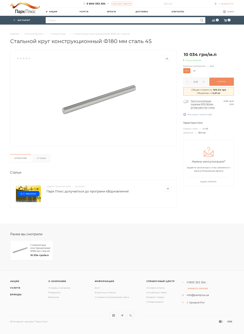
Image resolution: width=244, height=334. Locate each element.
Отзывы (41, 158)
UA (170, 3)
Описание (20, 158)
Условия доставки (156, 292)
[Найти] (201, 20)
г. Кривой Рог (226, 3)
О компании (57, 281)
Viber (130, 315)
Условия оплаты (155, 287)
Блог (97, 287)
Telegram (122, 315)
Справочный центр (160, 281)
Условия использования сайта (112, 297)
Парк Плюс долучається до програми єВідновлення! (87, 191)
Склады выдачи (154, 301)
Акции (14, 281)
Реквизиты (54, 292)
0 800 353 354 (96, 3)
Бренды (16, 294)
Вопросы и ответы (105, 292)
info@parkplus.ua (198, 295)
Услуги (15, 287)
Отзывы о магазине (59, 287)
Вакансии (53, 297)
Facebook (113, 315)
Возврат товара (155, 297)
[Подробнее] (167, 188)
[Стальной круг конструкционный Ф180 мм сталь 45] (99, 99)
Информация (104, 281)
